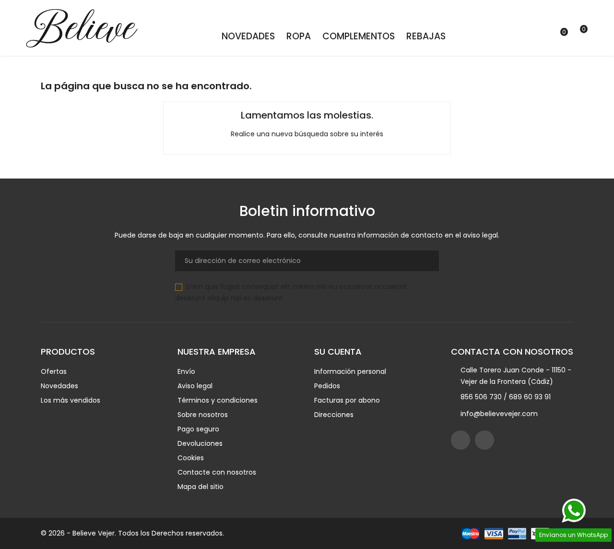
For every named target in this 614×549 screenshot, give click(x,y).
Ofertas (54, 371)
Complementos (358, 36)
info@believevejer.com (499, 413)
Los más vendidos (70, 400)
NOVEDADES (248, 36)
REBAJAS (426, 36)
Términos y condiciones (217, 400)
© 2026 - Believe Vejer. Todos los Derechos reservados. (132, 533)
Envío (186, 371)
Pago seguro (198, 429)
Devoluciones (200, 443)
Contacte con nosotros (216, 472)
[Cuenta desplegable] (511, 37)
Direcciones (334, 414)
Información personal (350, 371)
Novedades (59, 386)
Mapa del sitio (200, 486)
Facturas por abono (347, 400)
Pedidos (327, 386)
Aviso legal (195, 386)
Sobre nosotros (202, 414)
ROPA (298, 36)
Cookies (190, 458)
